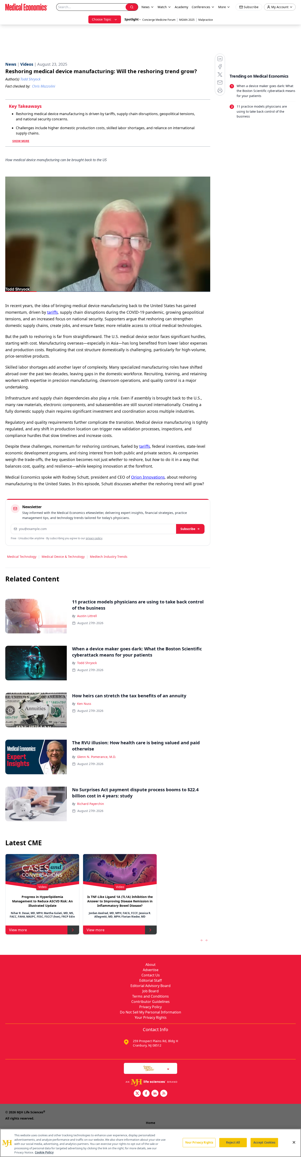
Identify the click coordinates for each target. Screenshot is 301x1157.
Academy (181, 7)
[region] (150, 1143)
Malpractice (205, 20)
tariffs (52, 312)
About (150, 964)
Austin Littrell (87, 616)
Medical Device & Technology (63, 556)
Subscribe (187, 529)
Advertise (150, 969)
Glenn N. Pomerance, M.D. (96, 757)
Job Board (150, 991)
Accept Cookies (264, 1142)
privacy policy (94, 538)
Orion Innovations (148, 477)
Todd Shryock (87, 663)
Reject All (233, 1142)
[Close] (294, 1142)
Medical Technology (21, 556)
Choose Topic (101, 19)
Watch (162, 7)
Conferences (201, 7)
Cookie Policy (44, 1152)
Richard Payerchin (90, 804)
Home (150, 1123)
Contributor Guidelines (150, 1001)
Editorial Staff (150, 980)
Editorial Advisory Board (150, 985)
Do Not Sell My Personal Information (150, 1012)
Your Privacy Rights (151, 1017)
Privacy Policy (150, 1006)
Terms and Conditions (150, 996)
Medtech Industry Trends (108, 556)
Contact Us (150, 975)
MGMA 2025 (187, 20)
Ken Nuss (84, 704)
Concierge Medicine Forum (158, 20)
